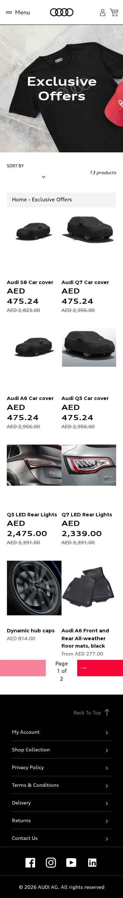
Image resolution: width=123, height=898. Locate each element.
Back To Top (92, 712)
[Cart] (114, 12)
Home (19, 199)
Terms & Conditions (35, 785)
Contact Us (25, 838)
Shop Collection (31, 749)
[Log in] (104, 12)
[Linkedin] (92, 862)
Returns (21, 820)
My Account (26, 732)
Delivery (21, 802)
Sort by (15, 165)
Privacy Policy (28, 767)
